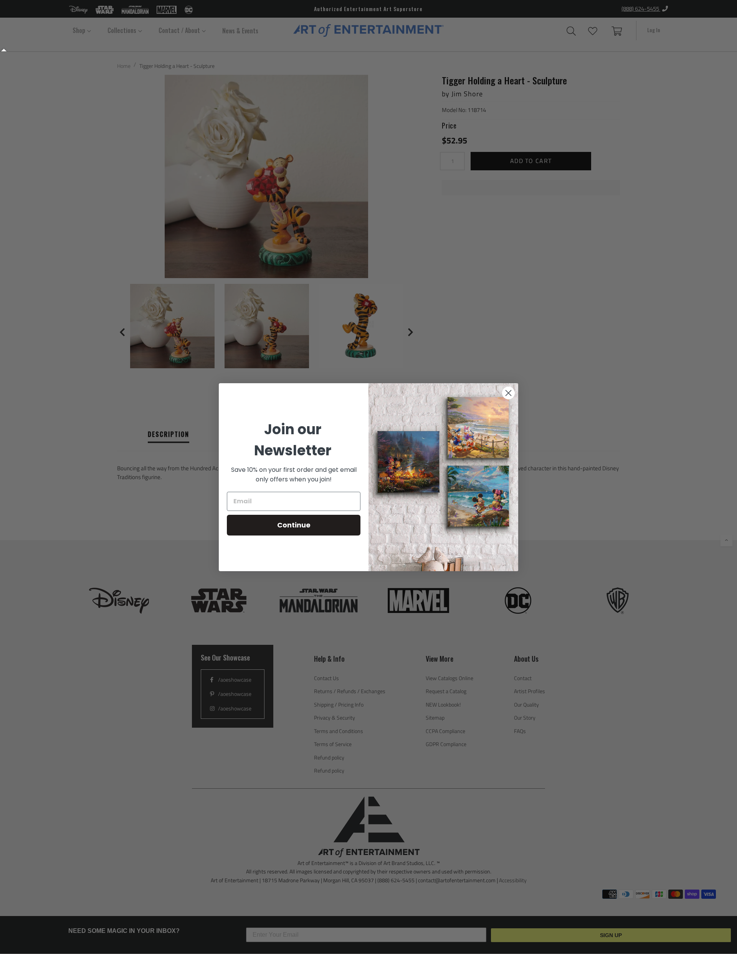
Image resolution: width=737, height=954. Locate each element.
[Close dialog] (508, 393)
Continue (294, 525)
